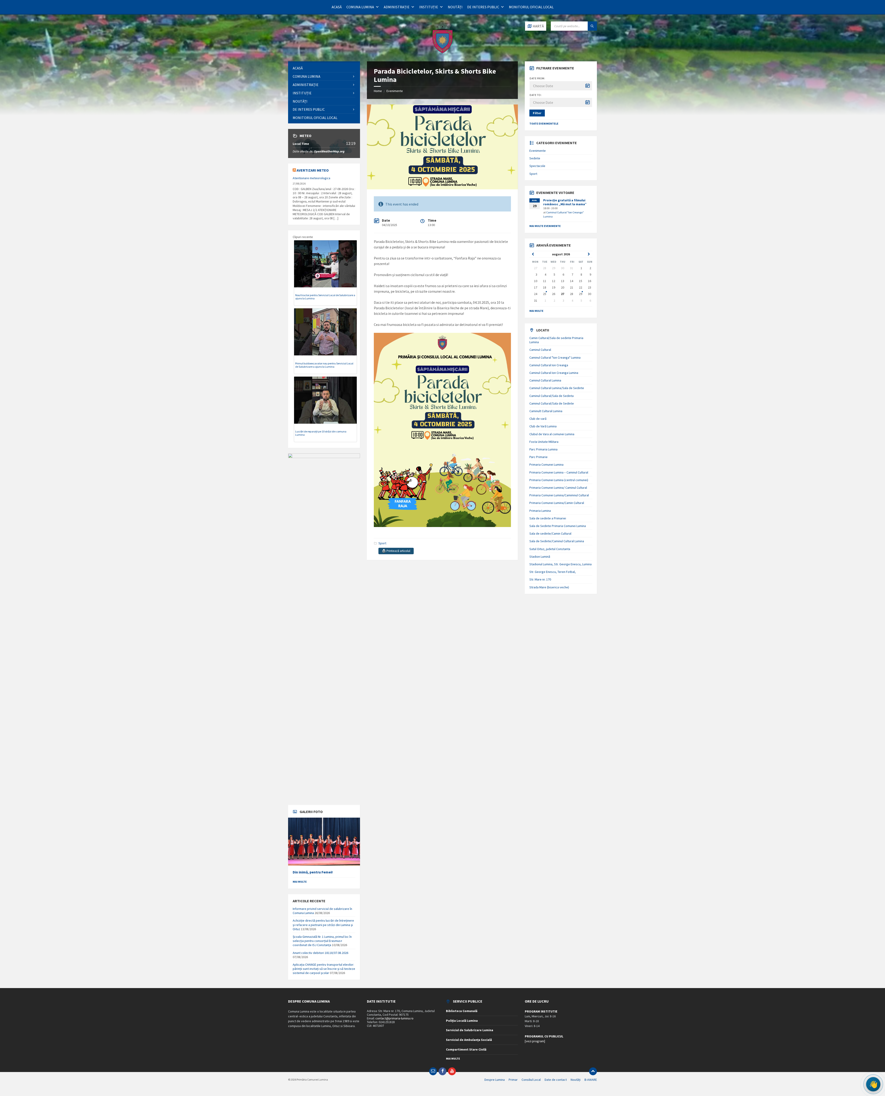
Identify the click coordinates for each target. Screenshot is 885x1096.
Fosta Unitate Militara (543, 442)
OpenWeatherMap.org (329, 151)
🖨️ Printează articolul (396, 551)
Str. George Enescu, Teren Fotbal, (552, 572)
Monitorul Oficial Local (531, 7)
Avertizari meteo (313, 170)
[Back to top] (593, 1071)
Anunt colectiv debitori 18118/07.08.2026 (320, 953)
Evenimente (394, 91)
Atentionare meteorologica (311, 178)
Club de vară (537, 419)
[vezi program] (535, 1041)
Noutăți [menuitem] (576, 1080)
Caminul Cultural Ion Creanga (548, 365)
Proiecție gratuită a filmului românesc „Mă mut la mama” (565, 202)
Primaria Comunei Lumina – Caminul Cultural (558, 472)
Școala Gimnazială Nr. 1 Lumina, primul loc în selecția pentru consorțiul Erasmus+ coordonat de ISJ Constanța (322, 941)
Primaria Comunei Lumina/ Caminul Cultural (558, 487)
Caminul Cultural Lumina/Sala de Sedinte (556, 388)
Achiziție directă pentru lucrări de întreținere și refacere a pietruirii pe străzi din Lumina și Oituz (323, 924)
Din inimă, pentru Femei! (313, 872)
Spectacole (537, 166)
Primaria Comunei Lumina (546, 464)
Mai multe (300, 881)
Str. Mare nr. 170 (540, 579)
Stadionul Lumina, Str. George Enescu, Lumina (560, 564)
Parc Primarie (538, 457)
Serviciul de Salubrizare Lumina (469, 1030)
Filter (537, 113)
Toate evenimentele (543, 123)
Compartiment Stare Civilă (466, 1049)
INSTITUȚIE (428, 7)
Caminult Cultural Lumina (545, 411)
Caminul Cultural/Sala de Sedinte (551, 403)
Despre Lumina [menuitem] (494, 1080)
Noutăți (455, 7)
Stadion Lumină (539, 556)
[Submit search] (592, 26)
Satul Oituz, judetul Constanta (549, 549)
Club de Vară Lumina (543, 426)
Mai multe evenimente (545, 226)
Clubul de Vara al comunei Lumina (551, 434)
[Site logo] (442, 52)
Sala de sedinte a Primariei (547, 518)
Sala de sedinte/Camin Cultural (550, 533)
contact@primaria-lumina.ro (394, 1018)
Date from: (537, 78)
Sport (382, 543)
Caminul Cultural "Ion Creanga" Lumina (555, 357)
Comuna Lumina (360, 7)
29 (580, 294)
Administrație (397, 7)
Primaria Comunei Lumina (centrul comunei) (558, 480)
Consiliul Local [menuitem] (531, 1080)
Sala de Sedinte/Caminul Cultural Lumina (556, 541)
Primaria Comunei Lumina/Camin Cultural (556, 503)
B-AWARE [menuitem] (590, 1080)
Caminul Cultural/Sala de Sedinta (551, 396)
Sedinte (534, 158)
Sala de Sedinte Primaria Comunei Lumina (557, 526)
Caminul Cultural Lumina (545, 380)
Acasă (337, 7)
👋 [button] (873, 1084)
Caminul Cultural (540, 350)
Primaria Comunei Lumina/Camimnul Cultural (559, 495)
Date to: (536, 95)
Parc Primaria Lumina (543, 449)
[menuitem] (324, 68)
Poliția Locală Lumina (462, 1021)
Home (378, 91)
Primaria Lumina (540, 511)
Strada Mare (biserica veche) (549, 587)
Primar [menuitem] (513, 1080)
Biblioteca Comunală (461, 1011)
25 (544, 294)
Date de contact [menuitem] (556, 1080)
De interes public (483, 7)
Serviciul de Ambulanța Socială (469, 1040)
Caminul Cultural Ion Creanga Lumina (553, 373)
